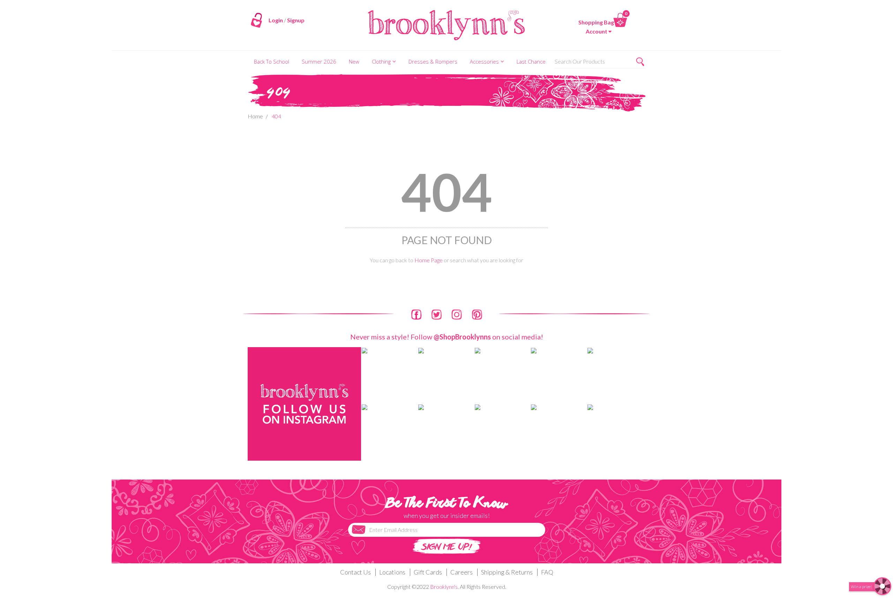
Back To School (271, 61)
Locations (392, 572)
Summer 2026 (319, 61)
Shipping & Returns (507, 572)
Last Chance (531, 61)
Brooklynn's (444, 586)
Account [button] (596, 31)
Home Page (428, 260)
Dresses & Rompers (432, 61)
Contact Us (355, 572)
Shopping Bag (596, 22)
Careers (461, 572)
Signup (296, 20)
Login (276, 20)
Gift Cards (428, 572)
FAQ (547, 572)
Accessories (484, 61)
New (354, 61)
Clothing (381, 61)
